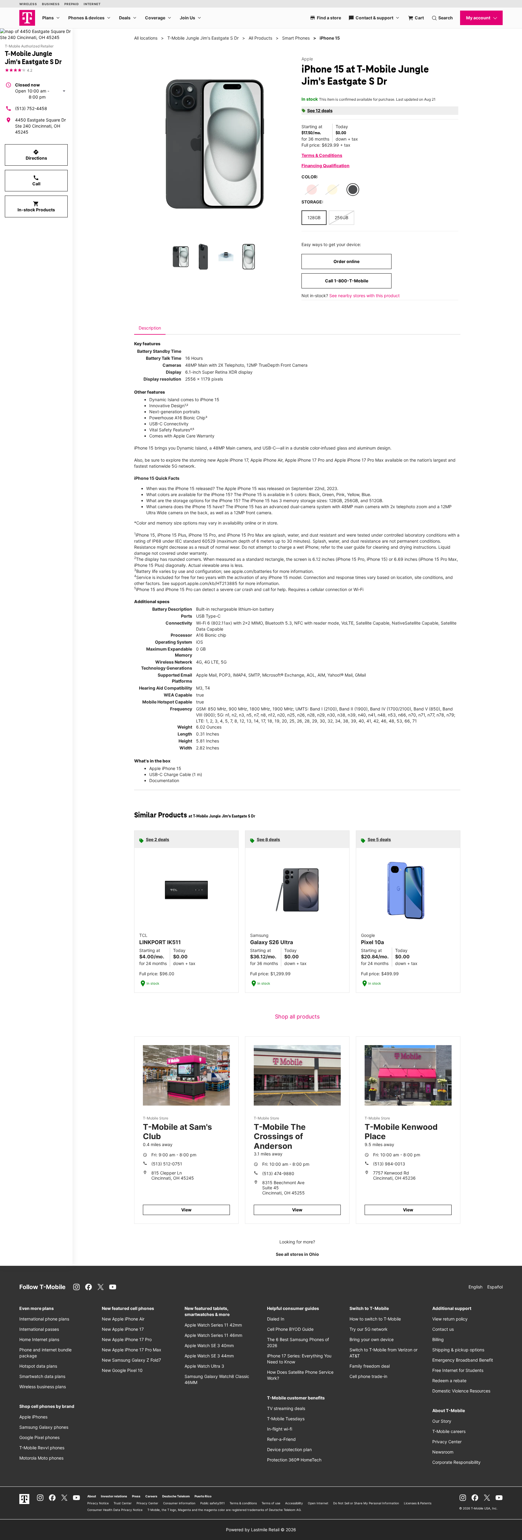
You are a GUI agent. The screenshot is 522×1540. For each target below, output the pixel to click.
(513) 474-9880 (278, 1173)
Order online (346, 261)
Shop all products (297, 1016)
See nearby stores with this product (364, 295)
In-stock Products (36, 206)
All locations (145, 38)
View (186, 1209)
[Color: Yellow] (332, 189)
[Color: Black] (353, 189)
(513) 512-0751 (166, 1163)
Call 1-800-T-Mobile (346, 280)
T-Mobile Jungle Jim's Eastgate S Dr (203, 38)
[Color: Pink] (311, 189)
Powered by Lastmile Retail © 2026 (261, 1529)
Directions (36, 155)
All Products (260, 38)
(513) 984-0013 (389, 1163)
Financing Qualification (325, 165)
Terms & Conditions (321, 155)
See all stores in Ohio (297, 1254)
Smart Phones (296, 38)
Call (36, 180)
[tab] (150, 328)
